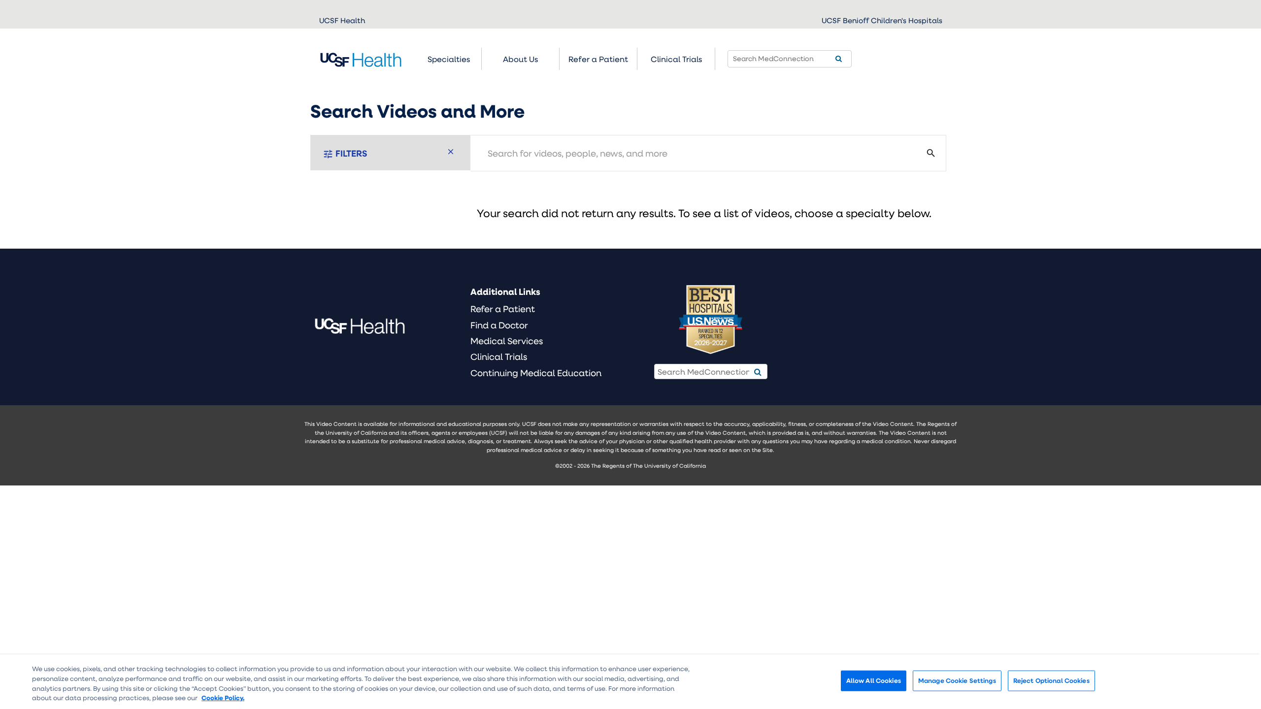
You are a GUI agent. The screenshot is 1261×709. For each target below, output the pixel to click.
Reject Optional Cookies (1051, 680)
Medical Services (506, 341)
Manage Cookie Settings (957, 680)
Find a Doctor (499, 325)
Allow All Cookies (873, 680)
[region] (630, 681)
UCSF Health (342, 20)
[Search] (838, 59)
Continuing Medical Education (535, 373)
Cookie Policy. (222, 697)
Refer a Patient (502, 309)
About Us (520, 59)
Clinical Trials (676, 59)
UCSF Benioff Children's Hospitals (882, 20)
